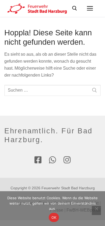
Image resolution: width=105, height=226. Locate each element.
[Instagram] (67, 160)
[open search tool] (74, 8)
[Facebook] (38, 160)
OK (54, 217)
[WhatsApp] (52, 160)
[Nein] (96, 210)
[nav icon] (90, 8)
